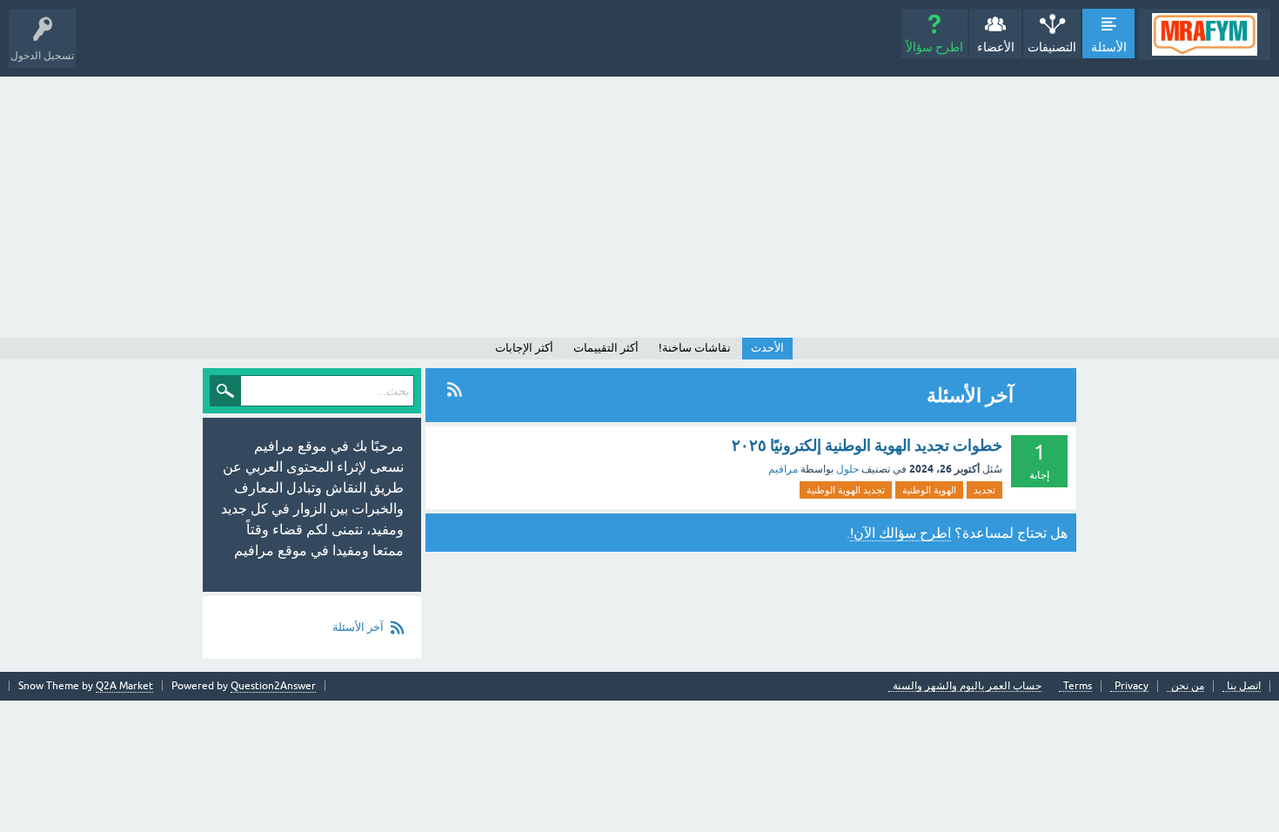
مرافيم (783, 469)
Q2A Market (124, 686)
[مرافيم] (1204, 34)
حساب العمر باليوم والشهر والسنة (967, 686)
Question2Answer (273, 686)
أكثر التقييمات (606, 347)
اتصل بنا (1244, 686)
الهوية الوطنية (929, 490)
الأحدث (767, 347)
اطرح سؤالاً (934, 47)
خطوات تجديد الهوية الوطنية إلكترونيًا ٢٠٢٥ (867, 445)
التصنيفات (1052, 47)
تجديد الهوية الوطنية (846, 490)
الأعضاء (995, 47)
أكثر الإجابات (524, 347)
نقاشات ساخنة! (695, 347)
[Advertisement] (639, 207)
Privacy (1131, 686)
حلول (847, 469)
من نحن (1187, 686)
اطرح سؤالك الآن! (900, 532)
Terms (1077, 686)
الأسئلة (1109, 47)
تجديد (984, 490)
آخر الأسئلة (358, 627)
